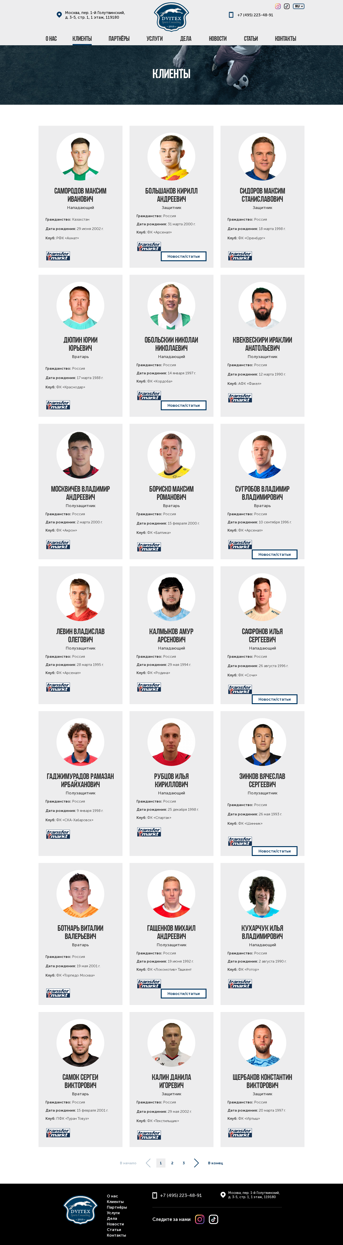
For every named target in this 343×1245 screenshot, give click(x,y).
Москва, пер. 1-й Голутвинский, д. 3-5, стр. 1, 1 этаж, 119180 (95, 15)
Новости (115, 1224)
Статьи (114, 1229)
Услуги (113, 1212)
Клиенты (115, 1201)
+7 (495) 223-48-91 (255, 15)
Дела (112, 1218)
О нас (112, 1196)
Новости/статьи (184, 256)
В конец (215, 1163)
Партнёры (117, 1207)
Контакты (116, 1235)
